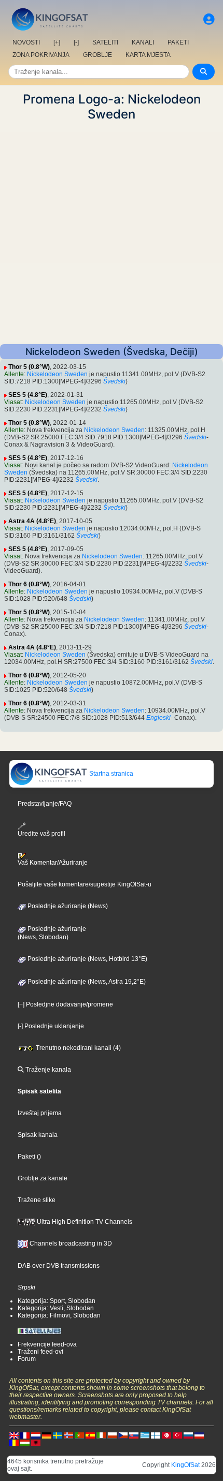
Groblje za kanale (42, 1178)
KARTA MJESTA (148, 54)
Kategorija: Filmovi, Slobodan (59, 1315)
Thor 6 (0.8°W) (29, 584)
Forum (27, 1358)
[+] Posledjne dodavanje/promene (65, 1004)
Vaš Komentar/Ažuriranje (53, 862)
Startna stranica (110, 773)
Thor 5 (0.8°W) (29, 367)
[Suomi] (155, 1435)
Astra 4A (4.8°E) (32, 521)
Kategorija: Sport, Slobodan (56, 1301)
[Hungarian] (25, 1442)
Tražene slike (36, 1200)
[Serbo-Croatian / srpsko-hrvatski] (199, 1435)
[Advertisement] (111, 233)
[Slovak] (133, 1435)
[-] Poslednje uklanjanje (51, 1026)
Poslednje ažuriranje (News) (67, 906)
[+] (56, 42)
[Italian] (101, 1435)
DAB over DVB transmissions (59, 1265)
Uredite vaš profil (41, 833)
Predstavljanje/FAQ (45, 803)
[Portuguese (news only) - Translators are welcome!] (79, 1435)
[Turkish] (177, 1435)
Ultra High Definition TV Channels (83, 1221)
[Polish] (112, 1435)
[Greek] (144, 1435)
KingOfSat (185, 1465)
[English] (14, 1435)
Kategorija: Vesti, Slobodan (56, 1308)
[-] (76, 42)
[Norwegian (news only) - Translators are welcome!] (68, 1435)
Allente (14, 374)
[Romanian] (14, 1442)
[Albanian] (35, 1442)
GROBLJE (97, 54)
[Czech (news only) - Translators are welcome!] (123, 1435)
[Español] (90, 1435)
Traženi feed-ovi (40, 1351)
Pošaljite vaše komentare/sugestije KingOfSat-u (84, 884)
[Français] (25, 1435)
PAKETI (178, 42)
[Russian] (188, 1435)
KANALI (143, 42)
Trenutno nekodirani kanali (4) (77, 1047)
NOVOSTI (26, 42)
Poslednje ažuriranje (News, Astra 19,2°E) (86, 981)
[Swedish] (57, 1435)
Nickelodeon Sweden (57, 374)
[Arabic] (166, 1435)
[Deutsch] (46, 1435)
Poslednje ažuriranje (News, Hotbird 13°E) (86, 958)
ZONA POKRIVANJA (40, 54)
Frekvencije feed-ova (47, 1344)
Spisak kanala (38, 1134)
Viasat (13, 402)
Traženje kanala (47, 1069)
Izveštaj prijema (40, 1113)
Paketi (26, 1156)
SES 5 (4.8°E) (27, 394)
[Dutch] (35, 1435)
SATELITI (105, 42)
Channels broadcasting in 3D (70, 1243)
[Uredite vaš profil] (209, 19)
